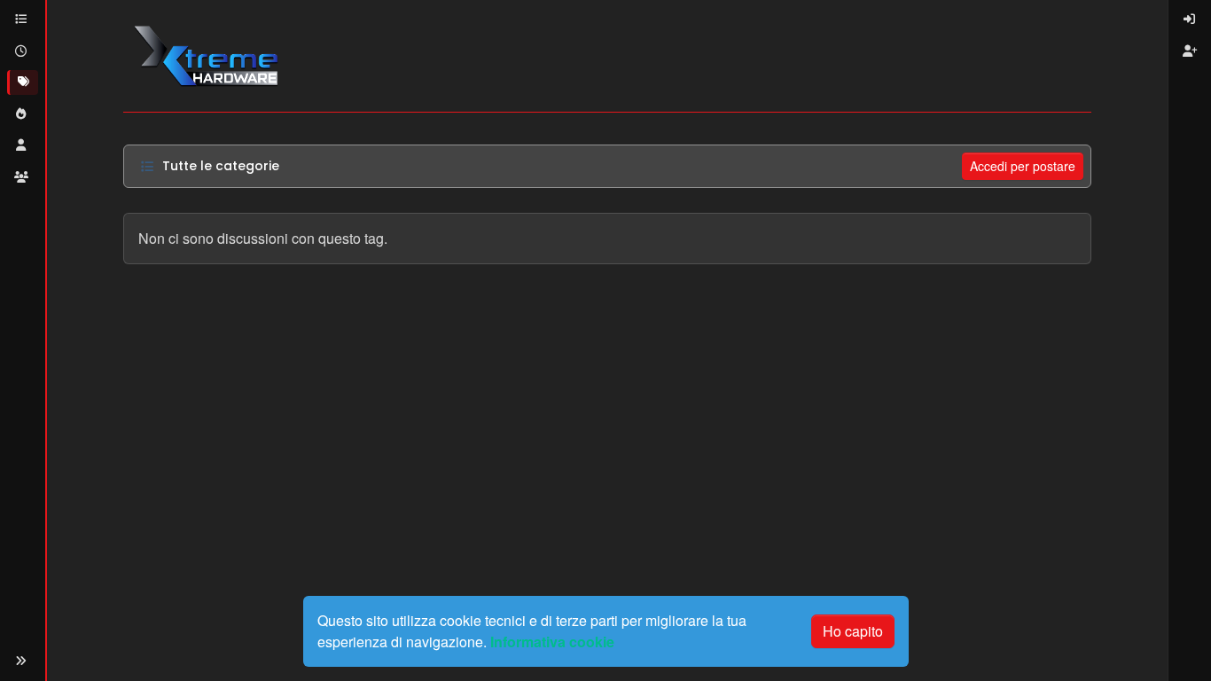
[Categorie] (22, 19)
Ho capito (853, 631)
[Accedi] (1190, 19)
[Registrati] (1190, 51)
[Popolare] (22, 114)
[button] (21, 661)
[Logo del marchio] (205, 56)
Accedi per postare (1022, 166)
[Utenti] (22, 145)
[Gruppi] (22, 177)
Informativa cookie (552, 641)
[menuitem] (1190, 19)
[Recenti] (22, 51)
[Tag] (22, 82)
